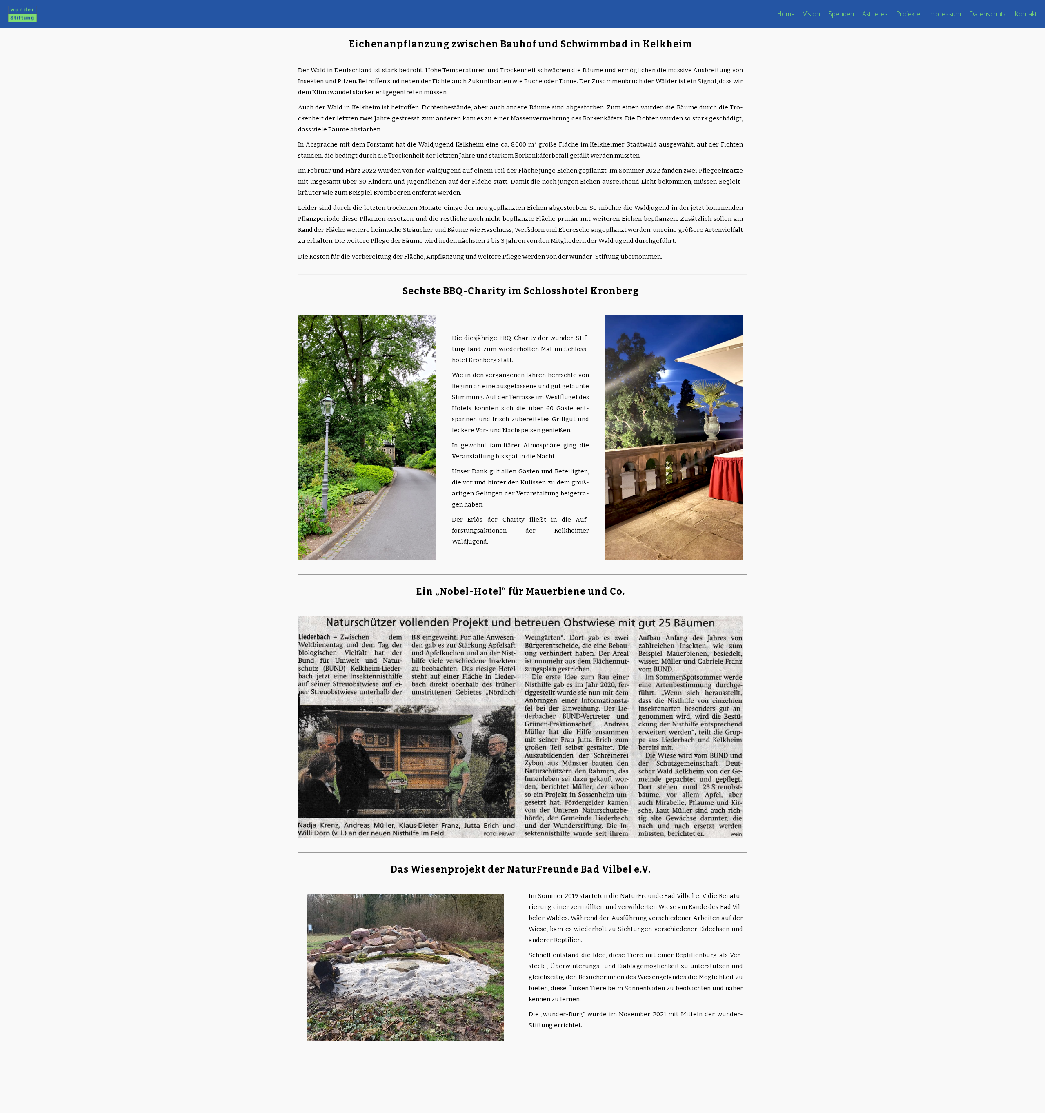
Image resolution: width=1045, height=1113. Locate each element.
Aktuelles (875, 13)
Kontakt (1025, 13)
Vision (811, 13)
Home (786, 13)
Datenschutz (987, 13)
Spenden (841, 13)
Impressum (944, 13)
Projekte (908, 13)
